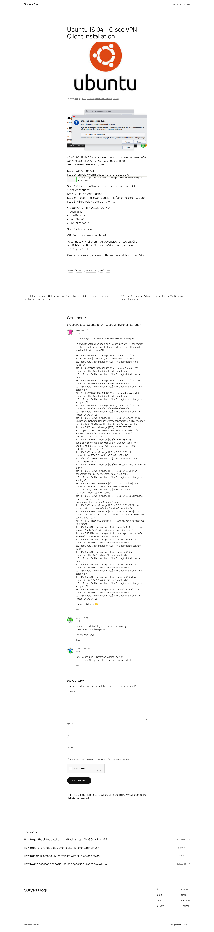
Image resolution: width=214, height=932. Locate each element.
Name (70, 724)
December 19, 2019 (83, 648)
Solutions (90, 98)
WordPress (186, 924)
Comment (71, 691)
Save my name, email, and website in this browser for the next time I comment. (100, 759)
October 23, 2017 (183, 864)
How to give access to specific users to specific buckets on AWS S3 (65, 863)
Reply (78, 609)
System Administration (103, 98)
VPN (101, 271)
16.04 (84, 98)
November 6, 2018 (82, 618)
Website (70, 747)
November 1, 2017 (183, 839)
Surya (77, 98)
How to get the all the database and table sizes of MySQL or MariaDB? (66, 839)
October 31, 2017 (184, 856)
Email (69, 735)
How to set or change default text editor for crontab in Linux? (61, 847)
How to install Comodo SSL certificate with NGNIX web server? (62, 855)
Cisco (70, 271)
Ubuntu (115, 98)
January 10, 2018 (82, 330)
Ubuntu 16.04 (91, 271)
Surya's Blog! (32, 4)
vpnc (108, 271)
